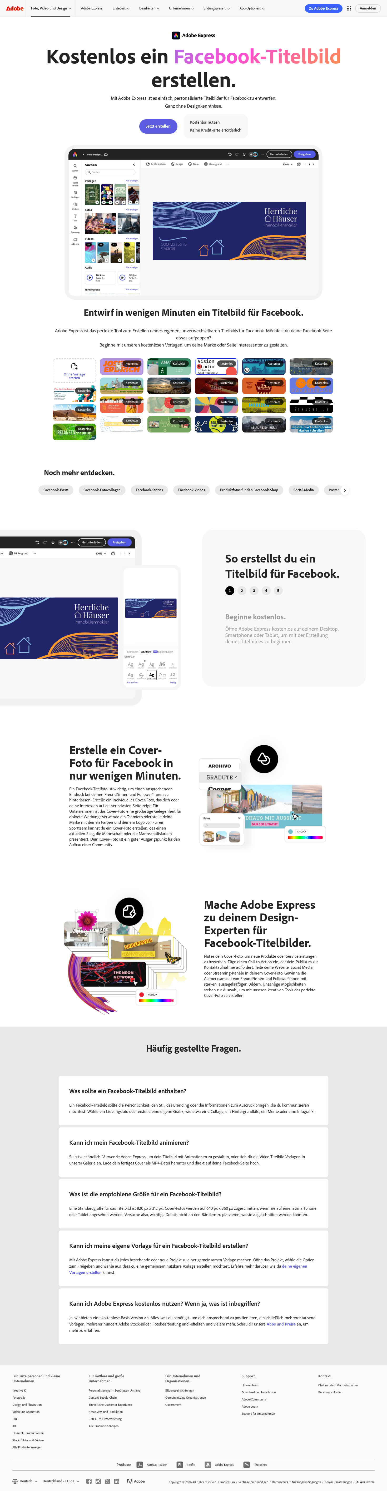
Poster (334, 490)
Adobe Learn (250, 1406)
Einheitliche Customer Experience (110, 1405)
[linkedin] (116, 1481)
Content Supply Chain (103, 1397)
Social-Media (304, 490)
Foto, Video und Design (49, 8)
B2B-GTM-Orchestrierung (105, 1419)
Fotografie (19, 1397)
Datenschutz (280, 1482)
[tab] (229, 590)
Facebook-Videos (191, 490)
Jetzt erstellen (158, 126)
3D (14, 1426)
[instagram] (98, 1481)
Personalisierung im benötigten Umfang (114, 1390)
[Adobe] (15, 8)
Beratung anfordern (330, 1392)
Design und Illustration (27, 1405)
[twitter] (107, 1481)
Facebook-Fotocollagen (102, 490)
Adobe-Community (254, 1399)
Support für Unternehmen (258, 1413)
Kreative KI (19, 1390)
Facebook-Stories (149, 490)
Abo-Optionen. (250, 8)
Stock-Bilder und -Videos (28, 1440)
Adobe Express (91, 8)
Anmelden (368, 8)
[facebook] (89, 1481)
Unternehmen (179, 8)
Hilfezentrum (250, 1385)
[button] (349, 8)
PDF (15, 1419)
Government (173, 1405)
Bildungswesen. (215, 8)
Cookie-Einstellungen (338, 1482)
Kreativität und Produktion (106, 1412)
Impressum (227, 1482)
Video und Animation (25, 1412)
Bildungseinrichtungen (179, 1390)
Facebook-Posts (55, 490)
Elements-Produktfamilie (28, 1433)
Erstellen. (119, 8)
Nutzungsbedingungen (306, 1482)
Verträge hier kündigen (253, 1482)
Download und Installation (259, 1392)
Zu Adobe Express (323, 8)
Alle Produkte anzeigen (27, 1447)
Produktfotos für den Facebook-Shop (249, 490)
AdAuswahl (367, 1482)
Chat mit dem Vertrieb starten (338, 1385)
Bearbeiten (147, 8)
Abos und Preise (281, 1324)
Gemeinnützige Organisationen (185, 1397)
